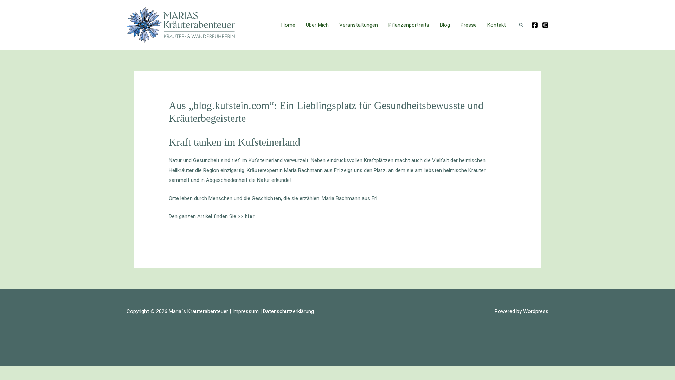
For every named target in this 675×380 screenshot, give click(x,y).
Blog (445, 25)
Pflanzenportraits (408, 25)
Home (288, 25)
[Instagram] (545, 25)
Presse (469, 25)
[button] (521, 25)
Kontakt (496, 25)
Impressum (245, 311)
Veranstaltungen (358, 25)
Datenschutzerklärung (288, 311)
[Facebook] (535, 25)
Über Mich (317, 25)
